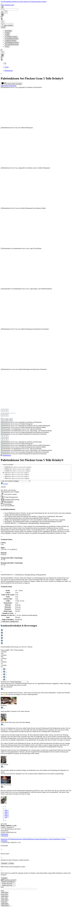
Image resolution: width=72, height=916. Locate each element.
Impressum (4, 839)
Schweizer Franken (11, 36)
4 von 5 (5, 484)
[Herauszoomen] (2, 419)
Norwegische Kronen (11, 42)
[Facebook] (4, 835)
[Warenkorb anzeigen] (2, 60)
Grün (17, 474)
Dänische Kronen (10, 40)
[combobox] (9, 9)
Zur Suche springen (23, 1)
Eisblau (17, 469)
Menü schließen (8, 25)
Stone (17, 478)
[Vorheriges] (2, 410)
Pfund (7, 33)
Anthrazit (17, 467)
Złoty (7, 35)
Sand (17, 476)
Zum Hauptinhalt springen (9, 1)
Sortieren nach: (5, 681)
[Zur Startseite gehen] (7, 5)
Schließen (4, 878)
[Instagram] (4, 834)
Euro (7, 46)
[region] (36, 271)
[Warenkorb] (2, 19)
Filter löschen (5, 905)
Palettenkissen (7, 455)
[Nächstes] (7, 410)
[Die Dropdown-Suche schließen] (6, 11)
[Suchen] (2, 12)
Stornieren (4, 863)
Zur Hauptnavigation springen (37, 1)
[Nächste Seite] (5, 819)
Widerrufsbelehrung (29, 839)
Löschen (11, 863)
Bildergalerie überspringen (8, 85)
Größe (3, 481)
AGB (9, 839)
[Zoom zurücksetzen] (7, 419)
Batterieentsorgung (17, 839)
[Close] (1, 849)
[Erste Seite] (5, 806)
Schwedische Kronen (11, 38)
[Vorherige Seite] (5, 808)
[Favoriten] (2, 17)
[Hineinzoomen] (11, 419)
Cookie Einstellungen (54, 839)
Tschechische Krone (11, 44)
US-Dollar (8, 31)
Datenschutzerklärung (41, 839)
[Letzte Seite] (5, 820)
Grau (17, 472)
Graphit (17, 471)
